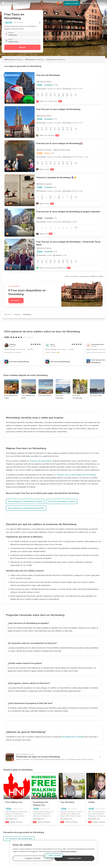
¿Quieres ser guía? (71, 3)
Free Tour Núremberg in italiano (61, 501)
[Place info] (40, 22)
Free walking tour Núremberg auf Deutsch (26, 508)
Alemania (17, 314)
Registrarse (100, 3)
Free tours (7, 314)
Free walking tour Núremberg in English (25, 501)
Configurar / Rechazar (32, 858)
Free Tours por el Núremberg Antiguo (18, 839)
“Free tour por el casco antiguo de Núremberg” (76, 474)
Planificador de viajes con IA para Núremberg (38, 756)
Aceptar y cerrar (74, 858)
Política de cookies (68, 851)
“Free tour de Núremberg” (40, 461)
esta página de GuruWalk (72, 736)
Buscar (22, 47)
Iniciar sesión (88, 3)
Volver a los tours (54, 856)
